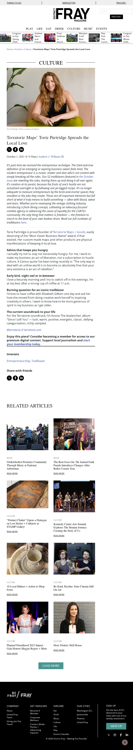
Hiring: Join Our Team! (14, 723)
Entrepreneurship (18, 361)
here (23, 222)
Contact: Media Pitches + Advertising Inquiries (37, 728)
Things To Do (14, 2)
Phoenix (81, 718)
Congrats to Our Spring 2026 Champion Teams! (17, 40)
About (9, 710)
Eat (48, 28)
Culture (73, 28)
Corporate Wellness (35, 719)
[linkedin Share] (21, 149)
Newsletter (68, 2)
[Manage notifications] (125, 742)
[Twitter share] (9, 149)
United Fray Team (12, 716)
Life (40, 28)
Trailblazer (38, 361)
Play (29, 28)
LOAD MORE (51, 666)
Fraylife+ (121, 2)
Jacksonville (82, 714)
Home (10, 49)
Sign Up (116, 726)
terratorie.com (32, 330)
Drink (59, 28)
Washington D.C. (85, 710)
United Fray (82, 722)
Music (88, 28)
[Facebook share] (15, 149)
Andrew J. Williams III (51, 156)
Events (101, 28)
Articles (18, 49)
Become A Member (35, 712)
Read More (12, 473)
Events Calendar (61, 734)
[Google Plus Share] (114, 734)
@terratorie (14, 330)
